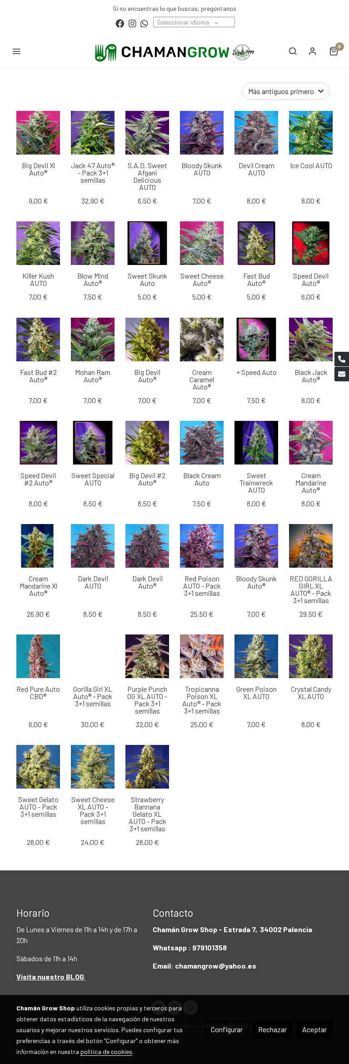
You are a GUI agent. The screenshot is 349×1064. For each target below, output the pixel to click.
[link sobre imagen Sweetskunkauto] (147, 243)
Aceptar (314, 1029)
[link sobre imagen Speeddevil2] (38, 443)
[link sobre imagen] (38, 546)
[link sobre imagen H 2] (38, 243)
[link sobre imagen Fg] (311, 133)
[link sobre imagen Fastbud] (256, 243)
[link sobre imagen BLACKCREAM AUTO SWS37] (202, 443)
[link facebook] (119, 23)
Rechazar (272, 1029)
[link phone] (341, 359)
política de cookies (106, 1051)
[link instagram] (132, 23)
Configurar (227, 1029)
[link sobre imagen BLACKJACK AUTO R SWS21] (311, 339)
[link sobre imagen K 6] (38, 339)
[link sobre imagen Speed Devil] (311, 243)
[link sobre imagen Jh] (38, 133)
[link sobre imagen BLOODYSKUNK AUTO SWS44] (202, 133)
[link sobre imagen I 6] (311, 443)
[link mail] (341, 374)
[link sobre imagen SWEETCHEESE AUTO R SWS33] (202, 243)
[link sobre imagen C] (147, 339)
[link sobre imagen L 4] (256, 133)
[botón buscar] (293, 50)
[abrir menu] (16, 50)
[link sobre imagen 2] (202, 339)
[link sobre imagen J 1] (93, 339)
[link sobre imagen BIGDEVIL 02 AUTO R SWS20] (147, 443)
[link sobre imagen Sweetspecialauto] (93, 443)
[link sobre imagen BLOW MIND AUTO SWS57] (93, 243)
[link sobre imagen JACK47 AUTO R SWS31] (93, 133)
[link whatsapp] (144, 23)
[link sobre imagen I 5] (147, 133)
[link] (174, 51)
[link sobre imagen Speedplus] (256, 339)
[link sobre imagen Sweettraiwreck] (256, 443)
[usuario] (313, 50)
